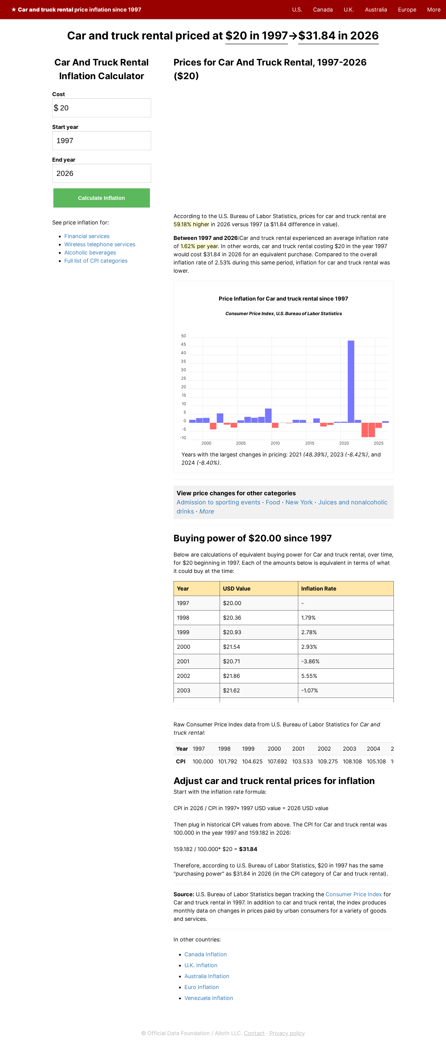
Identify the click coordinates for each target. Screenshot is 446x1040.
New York (299, 502)
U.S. (297, 9)
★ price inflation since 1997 (76, 9)
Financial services (87, 236)
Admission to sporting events (218, 502)
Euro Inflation (201, 987)
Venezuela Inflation (208, 998)
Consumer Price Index (354, 894)
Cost (58, 94)
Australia (376, 9)
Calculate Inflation (101, 198)
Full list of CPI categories (95, 260)
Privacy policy (287, 1033)
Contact (254, 1033)
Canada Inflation (205, 954)
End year (63, 160)
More (434, 9)
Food (273, 502)
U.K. (349, 9)
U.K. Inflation (201, 965)
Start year (65, 127)
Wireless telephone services (99, 244)
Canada (323, 9)
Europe (407, 9)
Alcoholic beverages (90, 252)
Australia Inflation (206, 976)
